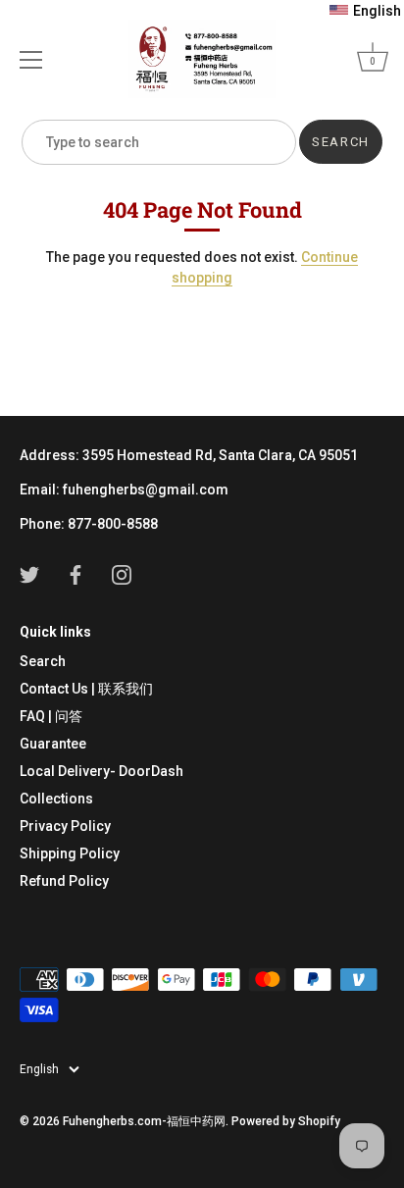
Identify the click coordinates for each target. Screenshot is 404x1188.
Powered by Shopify (285, 1121)
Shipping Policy (70, 853)
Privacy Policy (65, 826)
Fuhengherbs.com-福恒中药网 (144, 1121)
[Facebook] (75, 574)
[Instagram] (121, 574)
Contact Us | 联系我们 (86, 689)
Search (43, 661)
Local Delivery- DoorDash (101, 771)
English (39, 1069)
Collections (56, 798)
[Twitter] (29, 574)
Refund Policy (64, 881)
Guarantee (53, 743)
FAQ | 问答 (51, 716)
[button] (365, 11)
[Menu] (31, 59)
